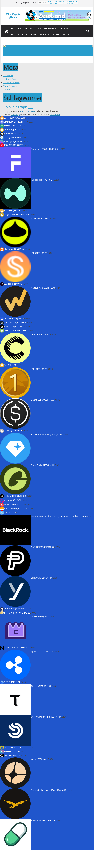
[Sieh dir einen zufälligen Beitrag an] (88, 31)
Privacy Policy (60, 34)
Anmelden (8, 75)
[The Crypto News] (6, 31)
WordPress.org (10, 86)
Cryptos (15, 28)
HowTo (64, 28)
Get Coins (29, 28)
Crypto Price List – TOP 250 (23, 34)
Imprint (43, 34)
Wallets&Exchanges (47, 28)
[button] (20, 28)
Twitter (6, 89)
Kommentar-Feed (11, 82)
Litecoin (30, 108)
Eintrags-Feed (9, 79)
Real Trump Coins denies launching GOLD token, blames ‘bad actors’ (62, 3)
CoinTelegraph (15, 106)
